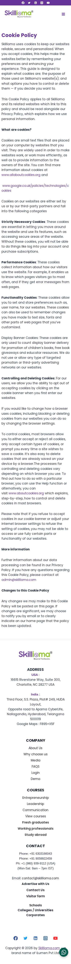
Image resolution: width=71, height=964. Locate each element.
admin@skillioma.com (18, 580)
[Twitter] (29, 2)
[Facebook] (23, 2)
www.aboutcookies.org (26, 493)
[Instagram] (42, 2)
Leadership (35, 804)
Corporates (35, 915)
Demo (35, 779)
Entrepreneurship (35, 798)
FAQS (36, 766)
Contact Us (35, 890)
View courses (35, 816)
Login (35, 773)
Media (35, 760)
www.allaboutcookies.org (20, 175)
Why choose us (35, 754)
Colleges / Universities (35, 910)
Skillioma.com (49, 948)
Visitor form (35, 896)
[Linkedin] (35, 2)
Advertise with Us (35, 884)
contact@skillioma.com (40, 878)
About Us (35, 748)
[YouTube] (48, 2)
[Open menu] (63, 14)
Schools (35, 905)
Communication (35, 810)
